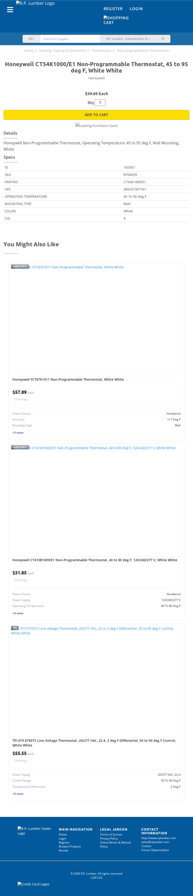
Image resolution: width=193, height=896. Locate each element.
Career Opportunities (155, 850)
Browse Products (70, 846)
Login (136, 8)
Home (28, 50)
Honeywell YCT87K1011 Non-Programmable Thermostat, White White (68, 379)
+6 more (18, 794)
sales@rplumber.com (155, 842)
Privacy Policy (109, 838)
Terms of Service (111, 834)
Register (113, 8)
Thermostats (101, 50)
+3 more (18, 433)
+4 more (18, 613)
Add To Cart (96, 114)
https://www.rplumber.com (158, 838)
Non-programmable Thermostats (143, 50)
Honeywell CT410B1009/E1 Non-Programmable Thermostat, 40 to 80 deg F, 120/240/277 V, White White (94, 560)
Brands (63, 850)
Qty (91, 102)
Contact (146, 846)
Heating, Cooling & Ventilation (62, 50)
